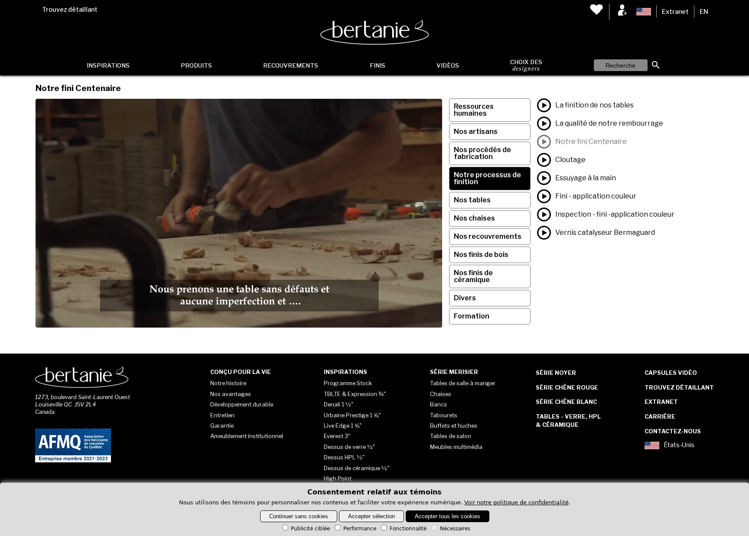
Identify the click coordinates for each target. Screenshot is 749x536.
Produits (196, 65)
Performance (359, 529)
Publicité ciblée (310, 529)
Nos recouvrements (487, 236)
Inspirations (108, 65)
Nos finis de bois (481, 254)
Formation (471, 316)
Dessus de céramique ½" (356, 468)
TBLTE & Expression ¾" (355, 393)
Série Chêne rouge (567, 387)
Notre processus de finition (487, 178)
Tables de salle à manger (462, 383)
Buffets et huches (453, 425)
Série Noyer (556, 372)
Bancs (438, 404)
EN (704, 12)
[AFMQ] (73, 461)
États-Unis (679, 445)
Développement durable (241, 404)
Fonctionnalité (408, 529)
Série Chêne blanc (566, 401)
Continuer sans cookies (298, 516)
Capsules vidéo (671, 372)
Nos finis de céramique (473, 276)
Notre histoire (228, 383)
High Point (338, 478)
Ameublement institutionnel (246, 435)
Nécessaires (455, 529)
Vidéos (447, 65)
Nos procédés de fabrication (482, 153)
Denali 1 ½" (338, 404)
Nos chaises (474, 218)
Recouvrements (290, 65)
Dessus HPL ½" (344, 457)
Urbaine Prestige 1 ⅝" (352, 415)
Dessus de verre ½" (349, 446)
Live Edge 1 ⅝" (342, 425)
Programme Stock (348, 383)
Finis (377, 65)
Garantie (222, 425)
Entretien (222, 415)
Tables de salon (450, 435)
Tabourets (443, 415)
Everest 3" (337, 435)
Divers (465, 298)
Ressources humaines (474, 109)
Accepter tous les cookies (447, 516)
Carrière (660, 416)
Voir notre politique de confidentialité (516, 502)
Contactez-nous (673, 431)
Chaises (440, 393)
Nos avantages (230, 393)
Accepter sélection (371, 516)
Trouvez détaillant (70, 9)
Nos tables (472, 200)
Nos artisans (476, 131)
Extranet (675, 12)
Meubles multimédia (456, 446)
